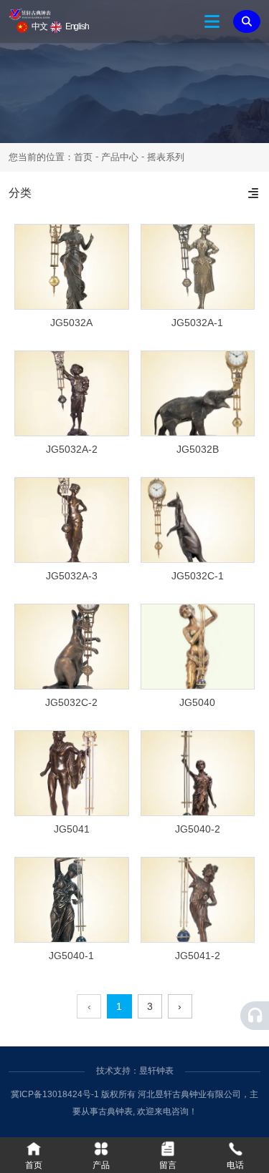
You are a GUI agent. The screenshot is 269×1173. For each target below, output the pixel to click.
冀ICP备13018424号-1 (55, 1094)
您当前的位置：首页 (52, 157)
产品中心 (119, 157)
